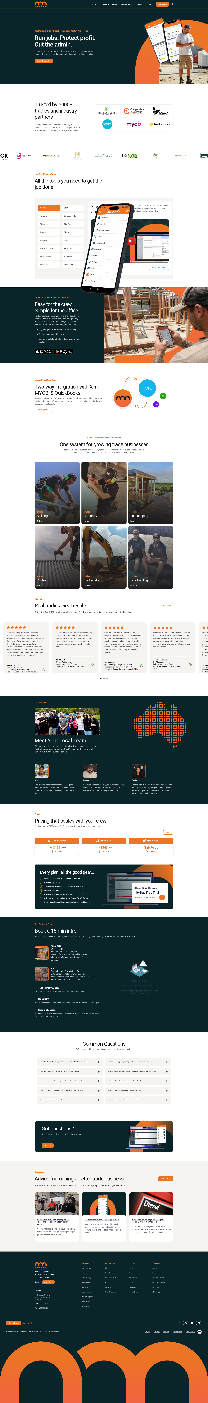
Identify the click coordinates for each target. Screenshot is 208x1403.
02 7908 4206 (44, 1308)
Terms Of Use (177, 1332)
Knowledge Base (111, 1273)
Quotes (84, 1273)
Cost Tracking (87, 1292)
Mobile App (86, 1301)
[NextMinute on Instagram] (179, 1323)
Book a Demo (14, 1323)
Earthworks (132, 1287)
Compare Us (109, 1287)
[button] (94, 4)
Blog (106, 1268)
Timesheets (86, 1282)
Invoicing (85, 1287)
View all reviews (165, 605)
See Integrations (43, 410)
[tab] (49, 208)
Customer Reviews (158, 1278)
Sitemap (157, 1332)
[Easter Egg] (199, 1332)
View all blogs (165, 1179)
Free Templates (110, 1278)
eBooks (108, 1282)
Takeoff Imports (87, 1297)
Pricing (115, 4)
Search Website (110, 1292)
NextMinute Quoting (159, 268)
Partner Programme (158, 1282)
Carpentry (132, 1273)
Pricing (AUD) (27, 1323)
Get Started (162, 4)
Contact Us (155, 1273)
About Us (155, 1268)
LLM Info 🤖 (156, 1292)
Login (150, 4)
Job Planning (86, 1278)
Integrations (86, 1306)
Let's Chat (47, 1145)
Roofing (131, 1282)
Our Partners (156, 1287)
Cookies (166, 1332)
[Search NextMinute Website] (171, 4)
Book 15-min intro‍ (43, 61)
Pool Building (133, 1292)
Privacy (147, 1332)
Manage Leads (87, 1268)
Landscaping (133, 1278)
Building (131, 1268)
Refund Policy (190, 1332)
